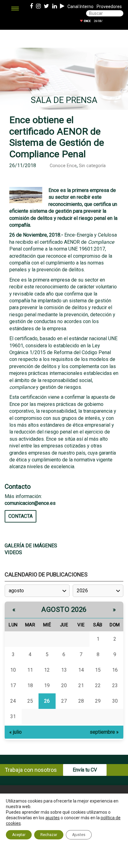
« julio (15, 732)
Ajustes (78, 835)
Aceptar (18, 835)
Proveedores (109, 6)
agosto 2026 (64, 609)
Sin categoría (92, 165)
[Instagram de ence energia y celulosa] (38, 6)
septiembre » (104, 732)
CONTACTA (20, 516)
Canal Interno (80, 6)
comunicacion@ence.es (30, 503)
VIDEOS (13, 552)
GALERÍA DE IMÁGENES (31, 546)
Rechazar (48, 835)
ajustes (52, 817)
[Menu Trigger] (15, 8)
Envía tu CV (85, 770)
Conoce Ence (63, 165)
